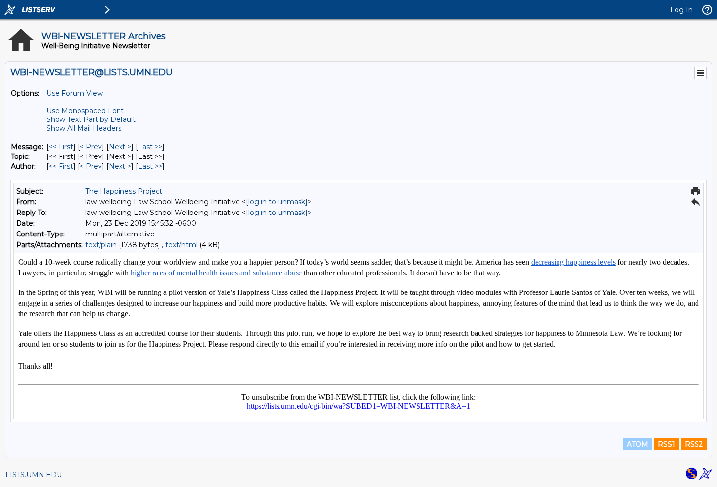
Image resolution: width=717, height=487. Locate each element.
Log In (681, 9)
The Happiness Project (123, 191)
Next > (120, 146)
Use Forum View (74, 93)
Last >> (150, 146)
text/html (181, 244)
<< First (61, 146)
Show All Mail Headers (83, 128)
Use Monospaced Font (85, 110)
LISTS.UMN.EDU (33, 474)
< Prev (91, 146)
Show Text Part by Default (91, 119)
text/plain (101, 244)
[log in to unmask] (277, 201)
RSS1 (666, 444)
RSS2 (694, 444)
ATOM (637, 444)
